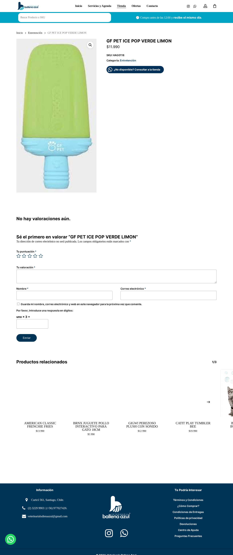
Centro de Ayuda (188, 530)
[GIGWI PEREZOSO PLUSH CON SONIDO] (142, 393)
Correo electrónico (133, 288)
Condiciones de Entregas (188, 511)
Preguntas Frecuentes (188, 536)
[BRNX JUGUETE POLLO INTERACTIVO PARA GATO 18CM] (91, 393)
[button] (90, 45)
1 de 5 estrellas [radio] (18, 256)
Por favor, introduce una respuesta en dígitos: (44, 310)
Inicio (19, 32)
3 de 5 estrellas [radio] (29, 256)
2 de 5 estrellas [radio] (24, 256)
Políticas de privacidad (188, 517)
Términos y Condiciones (188, 499)
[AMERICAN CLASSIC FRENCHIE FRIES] (40, 393)
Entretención (35, 32)
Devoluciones (188, 523)
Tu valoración (25, 267)
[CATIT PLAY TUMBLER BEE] (193, 393)
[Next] (208, 402)
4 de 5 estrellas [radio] (35, 256)
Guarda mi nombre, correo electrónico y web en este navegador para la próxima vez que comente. (81, 304)
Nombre (22, 288)
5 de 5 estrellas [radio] (41, 256)
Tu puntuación (26, 251)
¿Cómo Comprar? (188, 505)
